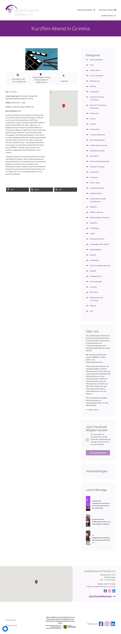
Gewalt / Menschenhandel (99, 161)
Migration (93, 223)
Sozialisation (94, 260)
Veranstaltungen (96, 281)
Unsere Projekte (34, 22)
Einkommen (94, 113)
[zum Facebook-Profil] (105, 591)
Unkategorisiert (96, 276)
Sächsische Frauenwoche (51, 22)
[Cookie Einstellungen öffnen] (5, 631)
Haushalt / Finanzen (97, 167)
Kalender (76, 22)
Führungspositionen (97, 140)
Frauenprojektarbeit (97, 135)
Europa (92, 119)
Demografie (94, 92)
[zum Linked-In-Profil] (113, 591)
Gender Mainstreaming (98, 145)
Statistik (93, 271)
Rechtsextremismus (97, 239)
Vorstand (93, 287)
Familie (92, 124)
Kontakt (94, 22)
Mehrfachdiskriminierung (99, 217)
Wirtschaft (94, 292)
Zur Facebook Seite (98, 453)
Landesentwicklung (97, 188)
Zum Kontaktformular (100, 596)
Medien (85, 22)
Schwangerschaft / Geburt (99, 244)
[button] (17, 190)
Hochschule (94, 172)
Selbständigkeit (95, 249)
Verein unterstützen (106, 22)
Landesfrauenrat (19, 22)
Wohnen (93, 306)
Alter (92, 65)
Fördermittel (94, 129)
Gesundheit (94, 156)
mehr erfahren (93, 410)
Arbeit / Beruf (95, 70)
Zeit (91, 311)
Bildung (93, 86)
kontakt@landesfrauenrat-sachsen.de (103, 586)
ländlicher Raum (96, 193)
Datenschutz (11, 625)
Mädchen (93, 207)
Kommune (94, 177)
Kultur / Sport (95, 183)
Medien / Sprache (96, 212)
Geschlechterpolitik (97, 151)
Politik (92, 233)
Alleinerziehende (96, 60)
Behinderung (94, 81)
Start (8, 22)
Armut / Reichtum (96, 76)
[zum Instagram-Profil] (109, 591)
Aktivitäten (67, 22)
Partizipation (95, 228)
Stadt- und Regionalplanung (100, 265)
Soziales (93, 255)
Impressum (11, 620)
